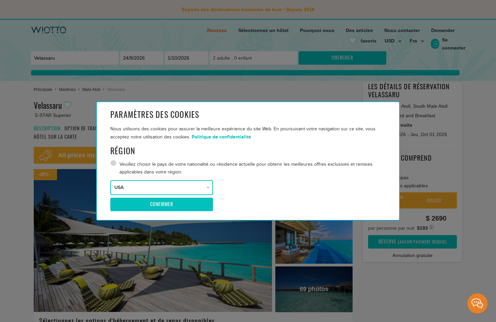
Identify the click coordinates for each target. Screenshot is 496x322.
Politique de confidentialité (221, 137)
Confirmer (161, 204)
